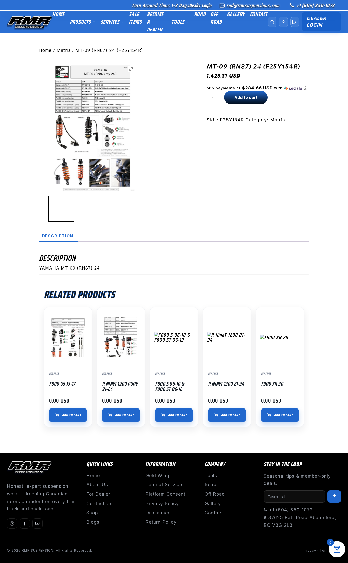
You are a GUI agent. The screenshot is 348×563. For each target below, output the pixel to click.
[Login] (294, 22)
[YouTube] (37, 523)
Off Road (216, 18)
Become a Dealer (155, 22)
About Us (97, 484)
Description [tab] (57, 235)
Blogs (92, 522)
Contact (259, 14)
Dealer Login (200, 5)
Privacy (309, 550)
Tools (177, 22)
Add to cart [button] (71, 415)
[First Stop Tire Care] (29, 22)
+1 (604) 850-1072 (315, 5)
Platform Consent (165, 494)
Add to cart (246, 97)
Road (199, 14)
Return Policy (161, 522)
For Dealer (98, 494)
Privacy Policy (162, 503)
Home (58, 14)
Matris (64, 50)
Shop (92, 512)
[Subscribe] (334, 496)
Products (80, 22)
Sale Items (135, 18)
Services (110, 22)
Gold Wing (157, 475)
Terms (325, 550)
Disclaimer (157, 512)
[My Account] (283, 22)
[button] (258, 88)
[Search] (272, 22)
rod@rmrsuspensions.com (252, 5)
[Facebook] (25, 523)
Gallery (236, 14)
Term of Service (163, 484)
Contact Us (99, 503)
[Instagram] (12, 523)
